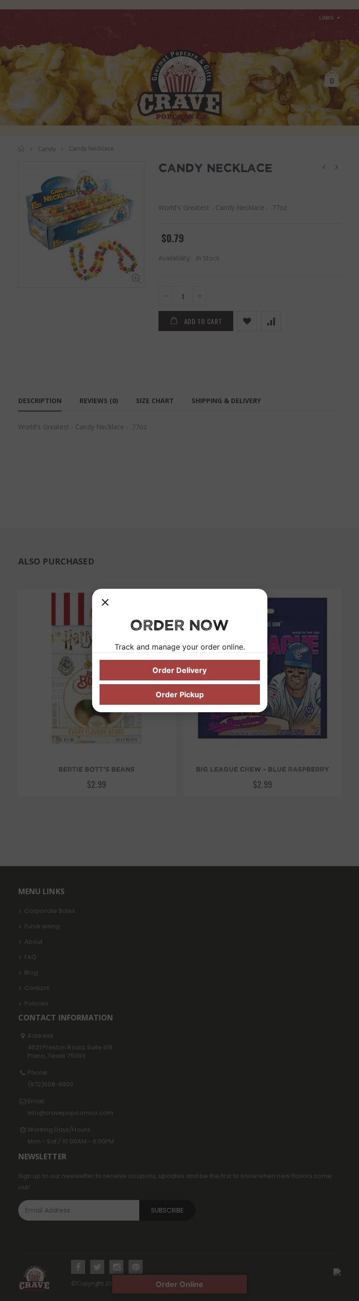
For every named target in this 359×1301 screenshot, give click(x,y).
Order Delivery (179, 670)
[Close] (105, 605)
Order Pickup (180, 694)
